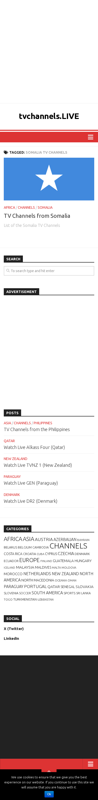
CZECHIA (66, 553)
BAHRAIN (83, 539)
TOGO (8, 599)
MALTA (56, 567)
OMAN (72, 580)
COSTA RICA (13, 554)
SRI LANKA (83, 593)
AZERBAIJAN (65, 539)
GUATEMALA (63, 561)
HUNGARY (83, 561)
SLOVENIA (11, 593)
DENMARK (12, 495)
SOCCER (25, 593)
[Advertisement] (49, 52)
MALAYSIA (25, 567)
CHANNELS (26, 207)
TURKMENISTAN (25, 599)
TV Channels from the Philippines (37, 429)
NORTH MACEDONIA (37, 580)
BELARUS (10, 547)
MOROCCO (13, 574)
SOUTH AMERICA (47, 593)
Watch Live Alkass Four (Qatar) (34, 447)
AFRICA (9, 207)
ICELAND (9, 567)
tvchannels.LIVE (49, 115)
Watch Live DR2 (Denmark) (31, 500)
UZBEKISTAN (45, 599)
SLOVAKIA (84, 586)
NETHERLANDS (37, 573)
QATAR (9, 441)
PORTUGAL (35, 586)
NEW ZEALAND (15, 459)
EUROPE (29, 560)
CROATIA (29, 554)
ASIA (7, 423)
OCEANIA (61, 580)
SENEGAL (68, 587)
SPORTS (69, 593)
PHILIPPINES (43, 423)
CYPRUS (51, 554)
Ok (49, 794)
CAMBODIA (40, 547)
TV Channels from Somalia (37, 216)
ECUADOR (11, 561)
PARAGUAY (12, 477)
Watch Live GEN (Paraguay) (31, 482)
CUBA (40, 554)
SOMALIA (45, 207)
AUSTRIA (44, 539)
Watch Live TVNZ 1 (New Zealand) (38, 465)
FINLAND (46, 561)
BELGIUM (25, 547)
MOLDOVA (69, 567)
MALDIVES (43, 567)
